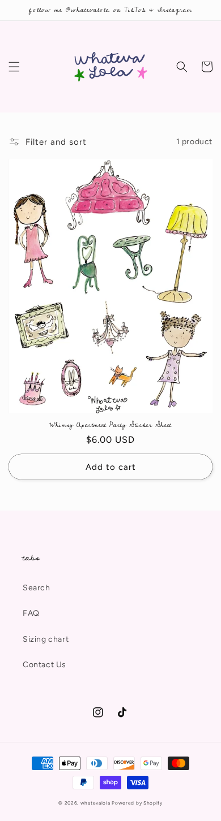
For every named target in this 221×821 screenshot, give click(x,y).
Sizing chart (46, 639)
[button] (14, 66)
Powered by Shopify (137, 803)
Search (36, 588)
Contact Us (44, 664)
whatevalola (95, 803)
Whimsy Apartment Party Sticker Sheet (110, 425)
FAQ (31, 613)
